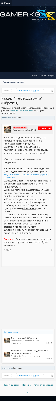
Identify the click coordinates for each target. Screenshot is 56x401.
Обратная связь (11, 384)
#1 (52, 250)
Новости (36, 356)
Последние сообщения (13, 82)
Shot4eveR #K (17, 340)
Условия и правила (43, 384)
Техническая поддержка (21, 110)
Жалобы (36, 340)
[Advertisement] (28, 48)
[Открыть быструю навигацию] (52, 90)
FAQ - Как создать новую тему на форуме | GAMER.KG (26, 176)
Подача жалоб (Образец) (24, 338)
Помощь (26, 384)
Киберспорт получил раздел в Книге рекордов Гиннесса (29, 352)
